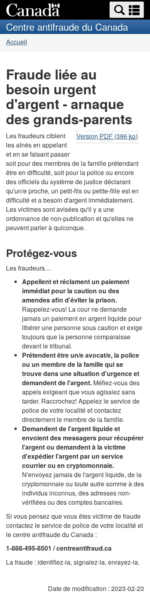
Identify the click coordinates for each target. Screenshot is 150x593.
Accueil (16, 41)
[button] (127, 10)
